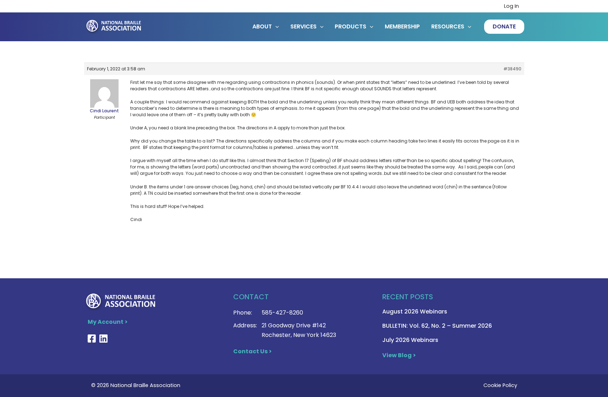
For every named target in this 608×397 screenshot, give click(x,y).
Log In (511, 6)
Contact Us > (252, 351)
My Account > (108, 322)
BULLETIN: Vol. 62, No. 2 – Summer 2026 (437, 326)
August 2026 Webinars (414, 311)
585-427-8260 (282, 313)
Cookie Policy (500, 385)
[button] (504, 27)
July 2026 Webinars (410, 340)
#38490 (512, 69)
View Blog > (399, 355)
